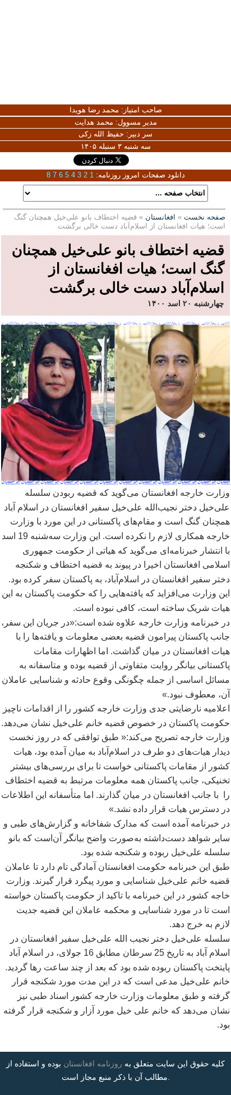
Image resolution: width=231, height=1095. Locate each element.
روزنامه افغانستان (92, 1063)
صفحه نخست (204, 217)
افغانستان (160, 217)
